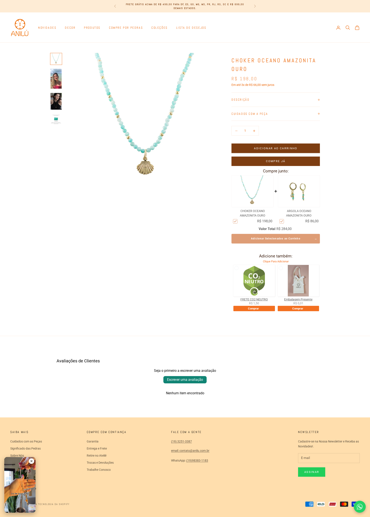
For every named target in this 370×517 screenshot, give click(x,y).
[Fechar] (31, 461)
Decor (70, 28)
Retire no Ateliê (96, 455)
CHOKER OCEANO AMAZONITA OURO (252, 213)
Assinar (311, 472)
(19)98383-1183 (197, 460)
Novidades (47, 28)
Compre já (275, 161)
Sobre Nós (17, 455)
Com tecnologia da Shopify (51, 504)
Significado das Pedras (25, 448)
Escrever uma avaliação (185, 380)
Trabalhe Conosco (99, 469)
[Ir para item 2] (56, 78)
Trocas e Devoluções (100, 462)
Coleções (159, 28)
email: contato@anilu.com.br (190, 450)
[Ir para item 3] (56, 101)
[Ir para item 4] (56, 120)
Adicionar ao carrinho (275, 148)
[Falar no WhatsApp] (360, 507)
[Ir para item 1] (56, 59)
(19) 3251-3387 (181, 441)
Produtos (92, 28)
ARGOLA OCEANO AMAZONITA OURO (299, 213)
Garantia (92, 441)
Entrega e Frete (97, 448)
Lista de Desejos (191, 28)
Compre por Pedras (126, 28)
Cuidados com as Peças (26, 441)
